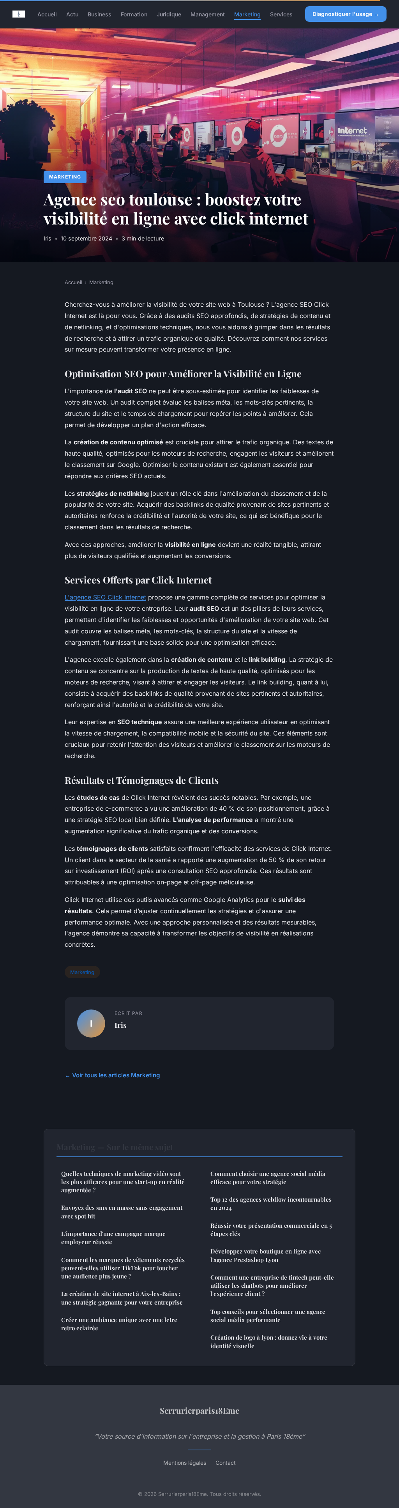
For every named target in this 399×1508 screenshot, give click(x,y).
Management (208, 14)
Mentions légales (184, 1462)
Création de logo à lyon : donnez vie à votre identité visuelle (268, 1341)
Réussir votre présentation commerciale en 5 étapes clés (271, 1230)
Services (281, 14)
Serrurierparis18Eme (199, 1410)
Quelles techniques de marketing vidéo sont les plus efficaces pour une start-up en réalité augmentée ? (123, 1182)
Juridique (169, 14)
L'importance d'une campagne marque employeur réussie (113, 1238)
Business (99, 14)
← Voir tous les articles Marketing (112, 1075)
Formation (134, 14)
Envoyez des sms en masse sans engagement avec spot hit (121, 1212)
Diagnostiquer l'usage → (345, 14)
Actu (72, 14)
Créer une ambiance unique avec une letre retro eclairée (119, 1324)
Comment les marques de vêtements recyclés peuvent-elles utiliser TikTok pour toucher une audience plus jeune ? (123, 1268)
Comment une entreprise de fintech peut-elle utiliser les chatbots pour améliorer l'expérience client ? (272, 1285)
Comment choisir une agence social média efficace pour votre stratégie (267, 1178)
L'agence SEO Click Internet (105, 597)
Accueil (47, 14)
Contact (225, 1462)
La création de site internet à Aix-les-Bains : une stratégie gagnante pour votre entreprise (122, 1298)
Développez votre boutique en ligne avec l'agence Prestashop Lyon (265, 1255)
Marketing (247, 14)
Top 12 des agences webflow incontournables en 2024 (271, 1203)
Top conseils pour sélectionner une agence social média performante (267, 1316)
